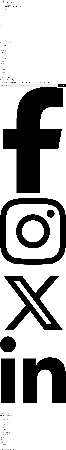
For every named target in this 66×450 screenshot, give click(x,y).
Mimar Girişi (5, 0)
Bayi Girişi (10, 0)
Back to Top (2, 448)
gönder (62, 85)
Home (4, 3)
